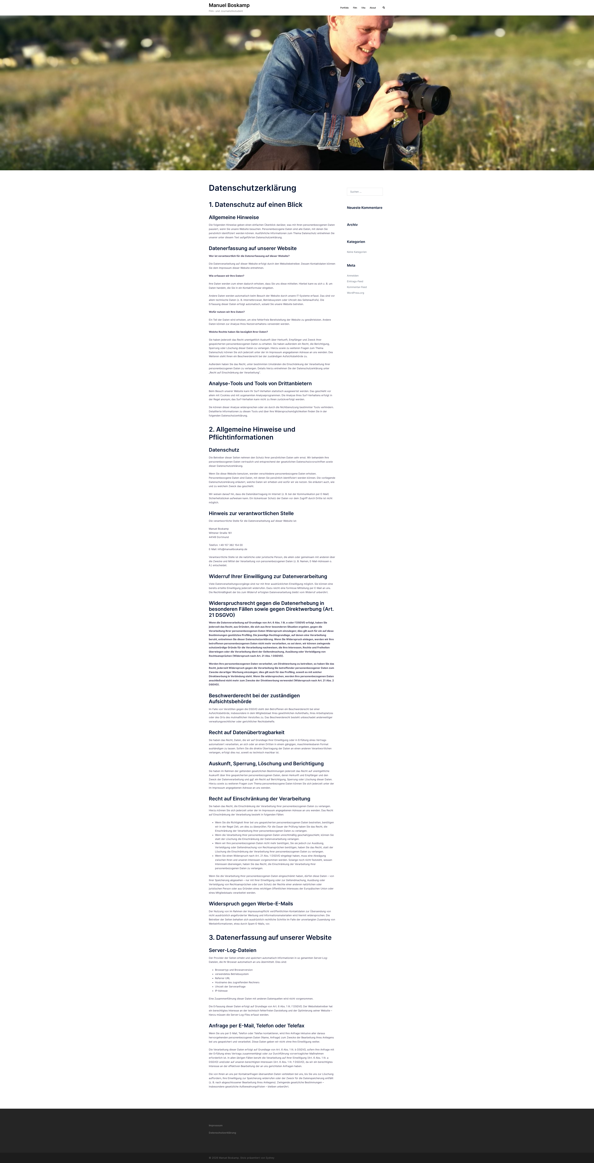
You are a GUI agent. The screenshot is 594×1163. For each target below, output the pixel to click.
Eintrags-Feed (355, 281)
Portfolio (344, 7)
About (373, 7)
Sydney (270, 1157)
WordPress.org (355, 292)
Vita (363, 7)
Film (355, 7)
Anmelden (353, 275)
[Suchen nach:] (365, 192)
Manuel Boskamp (229, 5)
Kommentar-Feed (357, 287)
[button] (384, 8)
